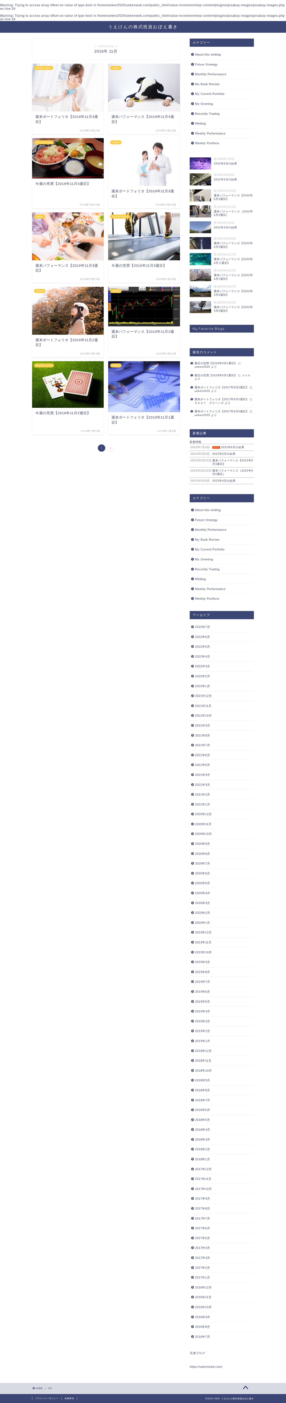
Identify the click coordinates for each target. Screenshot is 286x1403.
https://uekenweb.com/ (206, 1366)
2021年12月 (203, 696)
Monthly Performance (210, 74)
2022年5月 (202, 646)
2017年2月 (202, 1267)
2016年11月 (203, 1297)
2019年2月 (202, 1031)
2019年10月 (203, 952)
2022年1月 (202, 686)
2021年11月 (203, 705)
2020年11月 (203, 824)
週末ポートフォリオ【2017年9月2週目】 (222, 387)
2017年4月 (202, 1247)
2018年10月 (203, 1070)
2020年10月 (203, 833)
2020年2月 (202, 912)
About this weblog (208, 54)
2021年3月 (202, 784)
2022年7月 (202, 627)
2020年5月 (202, 883)
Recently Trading (207, 113)
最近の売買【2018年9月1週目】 (216, 363)
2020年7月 (202, 863)
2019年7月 (202, 981)
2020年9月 (202, 843)
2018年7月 (202, 1100)
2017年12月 (203, 1169)
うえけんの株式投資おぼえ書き (143, 26)
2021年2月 (202, 794)
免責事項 (69, 1398)
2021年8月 (202, 735)
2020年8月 (202, 853)
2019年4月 (202, 1011)
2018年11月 (203, 1060)
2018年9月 (202, 1080)
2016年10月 (203, 1307)
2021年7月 (202, 745)
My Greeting (204, 103)
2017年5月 (202, 1238)
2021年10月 (203, 715)
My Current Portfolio (210, 93)
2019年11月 (203, 942)
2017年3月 (202, 1257)
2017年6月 (202, 1228)
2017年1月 (202, 1277)
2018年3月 (202, 1139)
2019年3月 (202, 1021)
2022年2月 (202, 676)
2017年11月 (203, 1178)
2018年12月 (203, 1050)
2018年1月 (202, 1159)
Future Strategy (206, 64)
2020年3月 (202, 903)
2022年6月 (202, 636)
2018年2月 (202, 1149)
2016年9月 (202, 1317)
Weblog (200, 123)
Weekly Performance (210, 133)
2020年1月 (202, 922)
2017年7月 (202, 1218)
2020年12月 (203, 814)
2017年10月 (203, 1188)
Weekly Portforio (207, 143)
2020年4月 (202, 893)
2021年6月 (202, 755)
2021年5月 (202, 764)
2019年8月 (202, 972)
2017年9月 (202, 1198)
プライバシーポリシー (47, 1398)
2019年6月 (202, 991)
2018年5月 (202, 1119)
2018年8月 (202, 1090)
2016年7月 (202, 1336)
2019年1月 (202, 1041)
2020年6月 (202, 873)
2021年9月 (202, 725)
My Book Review (207, 84)
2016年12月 (203, 1287)
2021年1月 (202, 804)
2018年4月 (202, 1129)
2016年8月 (202, 1326)
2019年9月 (202, 962)
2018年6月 (202, 1110)
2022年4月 (202, 656)
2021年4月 (202, 774)
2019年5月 (202, 1001)
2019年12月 (203, 932)
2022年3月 (202, 666)
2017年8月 (202, 1208)
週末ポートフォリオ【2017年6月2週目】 (222, 411)
